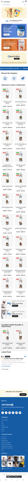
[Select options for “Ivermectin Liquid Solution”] (7, 241)
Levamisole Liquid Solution (20, 292)
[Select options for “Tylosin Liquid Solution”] (7, 177)
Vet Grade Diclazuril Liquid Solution (7, 292)
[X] (6, 412)
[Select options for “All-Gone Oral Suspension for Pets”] (20, 135)
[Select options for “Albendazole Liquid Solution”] (20, 156)
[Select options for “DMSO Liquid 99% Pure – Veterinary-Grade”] (20, 262)
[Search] (25, 4)
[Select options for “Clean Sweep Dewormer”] (7, 199)
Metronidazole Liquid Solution (7, 123)
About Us (4, 400)
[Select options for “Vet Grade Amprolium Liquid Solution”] (7, 262)
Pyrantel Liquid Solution (20, 228)
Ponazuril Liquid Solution (20, 101)
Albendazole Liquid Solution (20, 166)
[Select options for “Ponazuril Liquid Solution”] (20, 93)
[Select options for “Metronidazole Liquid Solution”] (7, 114)
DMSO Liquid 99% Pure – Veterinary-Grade (20, 271)
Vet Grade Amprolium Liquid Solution (7, 271)
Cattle (6, 100)
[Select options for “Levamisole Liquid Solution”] (20, 283)
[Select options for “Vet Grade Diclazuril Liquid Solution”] (7, 283)
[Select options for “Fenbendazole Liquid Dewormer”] (20, 114)
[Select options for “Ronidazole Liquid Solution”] (7, 135)
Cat (3, 100)
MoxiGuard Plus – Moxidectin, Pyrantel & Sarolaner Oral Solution (7, 166)
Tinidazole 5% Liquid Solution (21, 208)
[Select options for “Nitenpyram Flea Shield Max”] (20, 177)
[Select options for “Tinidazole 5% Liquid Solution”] (20, 199)
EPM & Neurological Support (8, 227)
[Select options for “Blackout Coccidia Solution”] (7, 220)
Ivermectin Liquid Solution (7, 250)
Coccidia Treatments (10, 100)
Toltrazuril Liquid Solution (7, 102)
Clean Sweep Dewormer (7, 207)
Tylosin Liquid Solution (7, 186)
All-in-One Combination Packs (7, 163)
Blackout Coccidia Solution (7, 229)
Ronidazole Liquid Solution (7, 144)
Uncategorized (5, 356)
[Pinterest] (9, 412)
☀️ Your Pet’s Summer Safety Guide (12, 359)
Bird (2, 100)
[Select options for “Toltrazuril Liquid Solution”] (7, 93)
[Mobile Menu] (2, 1)
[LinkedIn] (16, 412)
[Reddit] (20, 412)
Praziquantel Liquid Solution (20, 250)
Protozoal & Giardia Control (22, 206)
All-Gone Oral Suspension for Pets (21, 144)
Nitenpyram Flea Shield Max (20, 187)
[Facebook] (2, 412)
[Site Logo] (7, 1)
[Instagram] (13, 412)
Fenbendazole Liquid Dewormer (21, 123)
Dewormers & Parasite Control (20, 121)
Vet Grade (6, 369)
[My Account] (23, 1)
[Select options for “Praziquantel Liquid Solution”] (20, 241)
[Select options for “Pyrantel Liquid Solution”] (20, 220)
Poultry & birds (5, 121)
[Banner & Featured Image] (5, 78)
